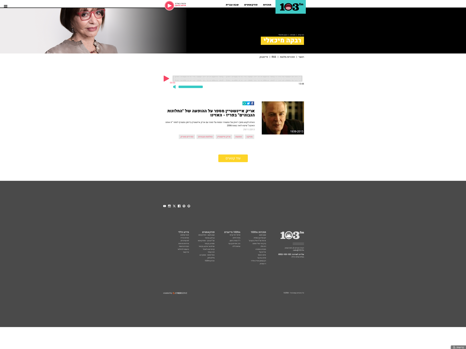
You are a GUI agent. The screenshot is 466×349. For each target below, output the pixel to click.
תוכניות (292, 35)
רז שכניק (263, 264)
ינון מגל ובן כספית (260, 238)
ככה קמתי (211, 252)
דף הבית (301, 35)
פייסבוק (263, 57)
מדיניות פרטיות (183, 243)
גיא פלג (263, 246)
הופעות (238, 136)
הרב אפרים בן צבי (234, 243)
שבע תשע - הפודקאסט (206, 235)
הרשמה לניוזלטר (183, 249)
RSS (274, 57)
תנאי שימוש (184, 235)
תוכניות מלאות (287, 57)
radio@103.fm (298, 250)
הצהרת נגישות (184, 246)
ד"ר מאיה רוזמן (235, 241)
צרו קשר (186, 252)
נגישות (460, 347)
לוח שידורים (185, 241)
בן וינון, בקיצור (210, 238)
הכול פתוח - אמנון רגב (207, 255)
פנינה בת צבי (261, 258)
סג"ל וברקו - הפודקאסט (206, 241)
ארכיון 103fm (210, 261)
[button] (267, 4)
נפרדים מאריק (186, 136)
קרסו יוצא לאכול (209, 249)
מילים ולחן (211, 258)
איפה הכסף (262, 255)
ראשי (301, 57)
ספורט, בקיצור (210, 243)
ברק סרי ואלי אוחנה (259, 243)
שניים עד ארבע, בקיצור (207, 246)
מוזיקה (250, 136)
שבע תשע (262, 235)
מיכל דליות (236, 238)
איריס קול (262, 252)
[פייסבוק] (252, 103)
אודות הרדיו (185, 238)
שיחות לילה (236, 246)
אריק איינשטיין (224, 136)
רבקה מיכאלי (282, 35)
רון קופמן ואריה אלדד (258, 261)
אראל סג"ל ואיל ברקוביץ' (257, 241)
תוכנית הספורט (261, 249)
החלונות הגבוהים (205, 136)
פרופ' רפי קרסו (235, 235)
